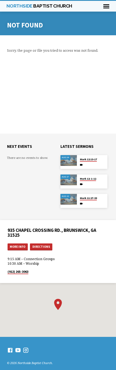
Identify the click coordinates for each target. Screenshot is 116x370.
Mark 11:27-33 (88, 198)
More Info (17, 247)
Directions (41, 247)
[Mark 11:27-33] (68, 199)
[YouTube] (18, 350)
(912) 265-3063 (18, 272)
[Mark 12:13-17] (68, 160)
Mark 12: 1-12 (88, 178)
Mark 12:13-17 (88, 159)
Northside (39, 6)
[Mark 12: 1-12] (68, 180)
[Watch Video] (81, 164)
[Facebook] (10, 350)
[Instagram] (26, 350)
